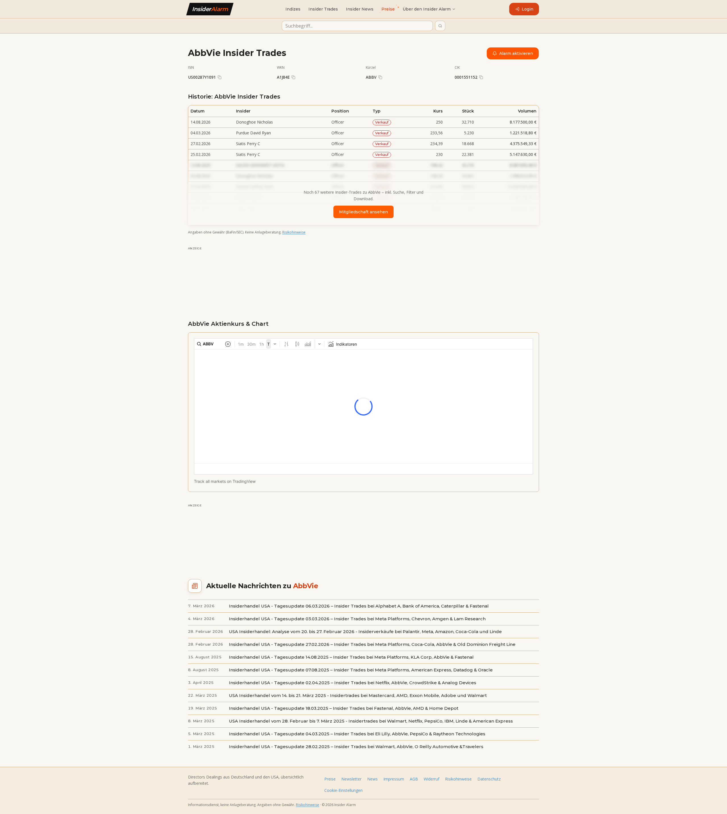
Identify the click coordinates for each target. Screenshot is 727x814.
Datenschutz (489, 779)
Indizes (292, 9)
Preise (330, 779)
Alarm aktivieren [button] (516, 53)
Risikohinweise (294, 232)
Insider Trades (323, 9)
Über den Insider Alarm (427, 9)
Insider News (359, 9)
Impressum (393, 779)
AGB (414, 779)
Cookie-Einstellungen (343, 790)
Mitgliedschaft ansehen (363, 211)
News (372, 779)
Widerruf (431, 779)
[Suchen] (440, 26)
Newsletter (351, 779)
